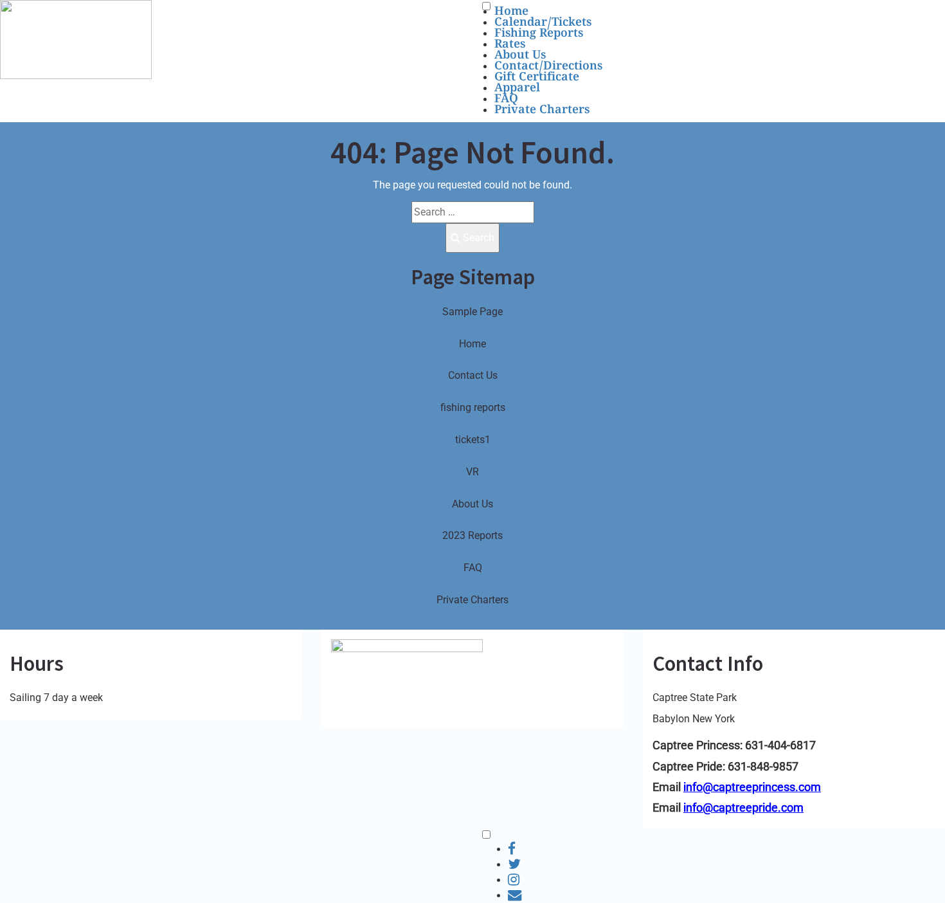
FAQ (506, 100)
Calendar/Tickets (542, 23)
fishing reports (472, 407)
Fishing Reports (538, 34)
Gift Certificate (536, 78)
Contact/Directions (548, 67)
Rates (509, 45)
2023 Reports (472, 535)
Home (511, 13)
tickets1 (473, 439)
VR (472, 472)
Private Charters (542, 111)
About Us (520, 56)
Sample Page (472, 312)
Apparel (517, 89)
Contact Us (473, 375)
